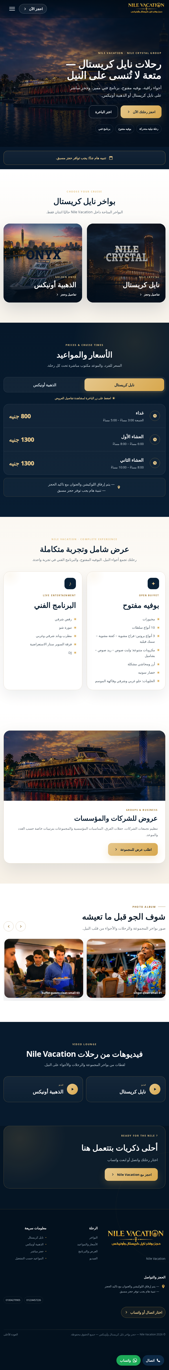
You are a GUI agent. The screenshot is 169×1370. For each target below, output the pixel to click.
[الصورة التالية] (21, 926)
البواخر (93, 1237)
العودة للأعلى (11, 1334)
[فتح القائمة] (12, 9)
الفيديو (94, 1258)
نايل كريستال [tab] (124, 384)
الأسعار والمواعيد (87, 1244)
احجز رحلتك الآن (144, 112)
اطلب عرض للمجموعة (136, 849)
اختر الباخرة (103, 112)
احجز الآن (36, 8)
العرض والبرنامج (88, 1251)
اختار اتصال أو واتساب (146, 1312)
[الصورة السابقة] (9, 926)
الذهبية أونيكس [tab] (44, 384)
